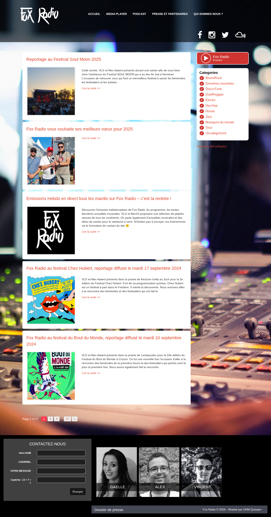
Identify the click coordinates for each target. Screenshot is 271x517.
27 (67, 418)
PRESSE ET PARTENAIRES (170, 13)
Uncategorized (216, 133)
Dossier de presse (108, 510)
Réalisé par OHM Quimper (244, 509)
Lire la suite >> (91, 88)
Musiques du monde (220, 122)
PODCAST (139, 13)
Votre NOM (25, 453)
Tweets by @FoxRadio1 (212, 146)
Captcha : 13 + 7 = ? (21, 481)
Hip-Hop (211, 105)
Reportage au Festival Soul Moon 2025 (63, 59)
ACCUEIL (94, 13)
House (210, 111)
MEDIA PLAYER (116, 13)
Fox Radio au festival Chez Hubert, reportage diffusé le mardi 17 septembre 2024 (103, 268)
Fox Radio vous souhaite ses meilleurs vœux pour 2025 (79, 129)
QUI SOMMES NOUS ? (208, 13)
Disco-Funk (214, 89)
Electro (210, 100)
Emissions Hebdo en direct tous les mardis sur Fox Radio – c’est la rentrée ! (98, 198)
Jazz (209, 116)
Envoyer (78, 491)
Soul (209, 127)
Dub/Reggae (215, 94)
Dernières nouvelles (220, 83)
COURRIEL (24, 462)
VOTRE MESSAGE (20, 471)
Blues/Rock (214, 78)
